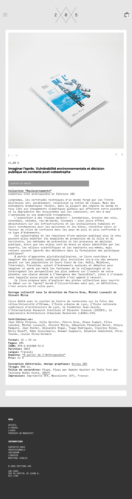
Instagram (13, 452)
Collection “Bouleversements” (30, 190)
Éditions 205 (24, 466)
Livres (11, 430)
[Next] (122, 154)
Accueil (12, 425)
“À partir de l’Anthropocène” (43, 354)
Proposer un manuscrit (21, 433)
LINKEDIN (13, 455)
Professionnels (16, 449)
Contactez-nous (16, 447)
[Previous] (116, 154)
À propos (13, 427)
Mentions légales (18, 458)
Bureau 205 (79, 363)
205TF (46, 372)
